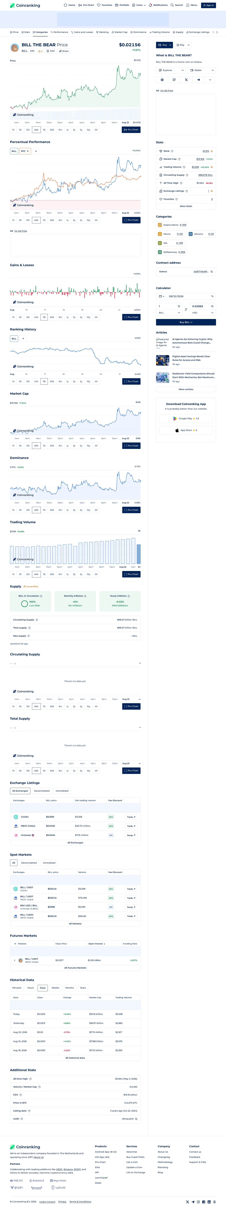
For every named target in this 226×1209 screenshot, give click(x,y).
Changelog (164, 1157)
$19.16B (200, 159)
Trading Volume (161, 32)
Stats (27, 32)
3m (60, 129)
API (97, 1172)
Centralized (62, 790)
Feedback (194, 1157)
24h (36, 129)
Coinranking (28, 5)
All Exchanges (20, 790)
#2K (32, 51)
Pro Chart (100, 1162)
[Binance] (36, 1180)
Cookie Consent (47, 1202)
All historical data (75, 1057)
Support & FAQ (197, 1162)
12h (28, 129)
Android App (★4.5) (106, 1151)
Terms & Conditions (80, 1201)
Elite (97, 1167)
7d (44, 129)
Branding (163, 1167)
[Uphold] (58, 1187)
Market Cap (121, 32)
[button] (172, 224)
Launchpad (101, 1177)
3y (74, 129)
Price (16, 32)
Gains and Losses (83, 32)
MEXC (59, 1169)
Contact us (195, 1151)
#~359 (183, 224)
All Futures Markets (75, 967)
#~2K (211, 233)
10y (88, 129)
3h (20, 129)
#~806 (181, 252)
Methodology (165, 1162)
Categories (42, 32)
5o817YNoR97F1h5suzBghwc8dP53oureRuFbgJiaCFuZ (201, 271)
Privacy (62, 1201)
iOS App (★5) (102, 1157)
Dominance (140, 32)
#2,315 (206, 151)
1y (68, 129)
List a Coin (132, 1162)
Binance (68, 1169)
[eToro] (36, 1187)
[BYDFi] (16, 1187)
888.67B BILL (205, 175)
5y (81, 129)
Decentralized (42, 790)
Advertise (131, 1151)
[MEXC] (16, 1181)
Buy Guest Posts (135, 1157)
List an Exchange (135, 1172)
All (96, 129)
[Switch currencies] (186, 309)
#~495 (179, 243)
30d (52, 129)
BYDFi (77, 1169)
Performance (61, 32)
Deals (98, 1182)
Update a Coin (134, 1167)
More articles (186, 389)
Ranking (104, 32)
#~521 (180, 233)
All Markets (75, 923)
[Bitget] (58, 1180)
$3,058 (195, 167)
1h (13, 129)
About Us (39, 1157)
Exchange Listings (199, 32)
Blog (160, 1172)
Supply (179, 32)
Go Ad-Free (20, 231)
